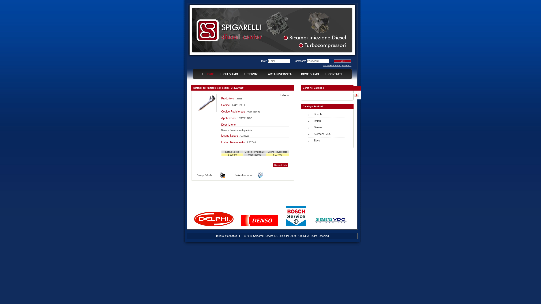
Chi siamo (230, 74)
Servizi (252, 74)
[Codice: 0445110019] (206, 111)
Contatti (335, 74)
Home (210, 74)
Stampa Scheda (204, 175)
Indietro (284, 95)
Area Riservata (280, 74)
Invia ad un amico (244, 175)
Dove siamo (310, 74)
